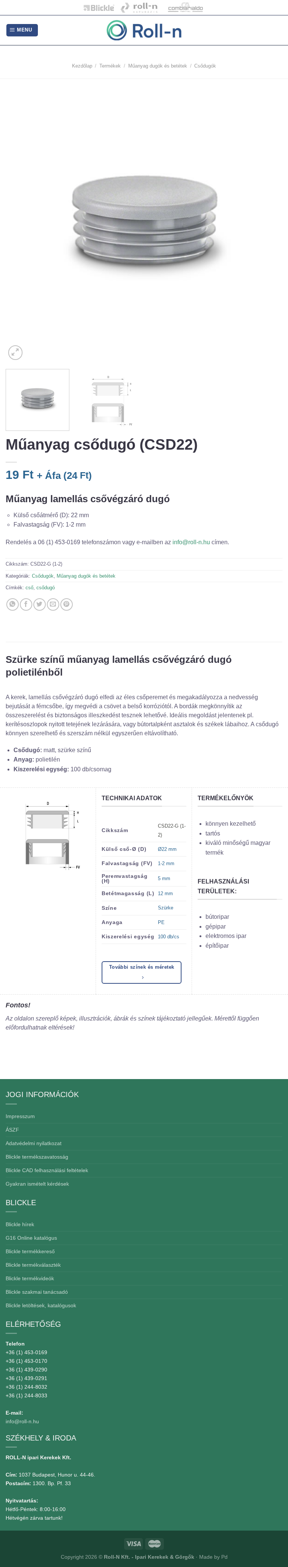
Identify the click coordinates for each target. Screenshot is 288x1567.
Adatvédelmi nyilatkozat (34, 1143)
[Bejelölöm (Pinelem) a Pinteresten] (66, 604)
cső (29, 587)
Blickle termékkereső (30, 1251)
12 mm (165, 893)
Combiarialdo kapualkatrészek (183, 7)
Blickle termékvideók (30, 1278)
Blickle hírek (20, 1224)
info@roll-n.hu (192, 542)
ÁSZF (12, 1130)
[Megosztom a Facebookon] (26, 604)
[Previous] (20, 223)
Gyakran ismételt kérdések (37, 1184)
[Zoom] (15, 352)
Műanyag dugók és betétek (157, 66)
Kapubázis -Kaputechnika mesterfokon (139, 7)
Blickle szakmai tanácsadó (37, 1292)
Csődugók (205, 66)
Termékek (110, 66)
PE (161, 922)
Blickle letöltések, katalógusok (41, 1305)
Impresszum (20, 1116)
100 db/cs (168, 936)
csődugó (45, 587)
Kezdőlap (82, 66)
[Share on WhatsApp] (12, 604)
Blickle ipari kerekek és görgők (97, 7)
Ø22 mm (167, 849)
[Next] (267, 223)
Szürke (165, 908)
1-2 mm (166, 863)
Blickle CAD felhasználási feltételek (47, 1170)
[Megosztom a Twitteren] (39, 604)
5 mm (164, 878)
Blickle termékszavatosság (37, 1157)
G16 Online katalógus (31, 1238)
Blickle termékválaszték (33, 1265)
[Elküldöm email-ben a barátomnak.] (53, 604)
